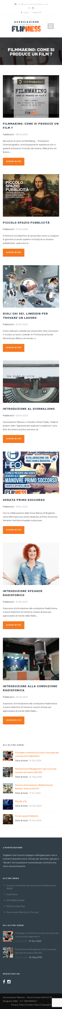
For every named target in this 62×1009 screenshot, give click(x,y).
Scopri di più (13, 161)
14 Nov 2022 (22, 507)
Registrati (37, 12)
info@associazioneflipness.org (33, 4)
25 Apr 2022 (22, 602)
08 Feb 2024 (22, 134)
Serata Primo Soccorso (24, 500)
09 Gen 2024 (22, 229)
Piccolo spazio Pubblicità (26, 222)
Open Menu (51, 26)
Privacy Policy (18, 1004)
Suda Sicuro (12, 894)
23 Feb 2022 (22, 697)
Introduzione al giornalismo (29, 408)
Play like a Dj (20, 801)
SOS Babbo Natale (15, 900)
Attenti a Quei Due (15, 906)
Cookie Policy (32, 1004)
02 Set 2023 (22, 415)
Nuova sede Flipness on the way (22, 912)
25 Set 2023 (22, 324)
